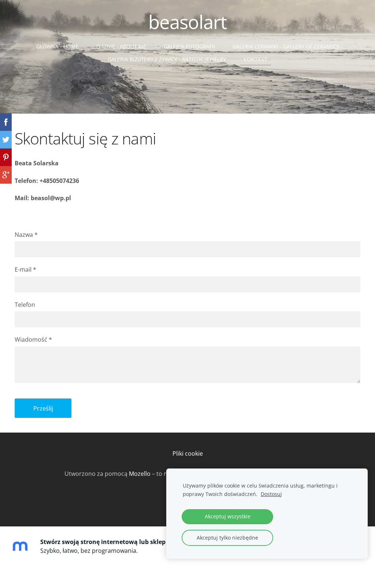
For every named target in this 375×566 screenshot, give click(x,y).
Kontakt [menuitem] (255, 59)
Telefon (25, 305)
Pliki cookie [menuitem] (187, 453)
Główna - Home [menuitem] (57, 46)
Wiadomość (33, 339)
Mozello (140, 474)
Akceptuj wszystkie (227, 516)
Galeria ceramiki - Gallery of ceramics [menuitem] (286, 46)
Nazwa (26, 235)
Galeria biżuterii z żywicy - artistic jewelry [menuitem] (167, 59)
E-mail (25, 269)
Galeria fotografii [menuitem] (189, 46)
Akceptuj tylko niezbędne (227, 537)
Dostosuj (271, 493)
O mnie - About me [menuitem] (121, 46)
